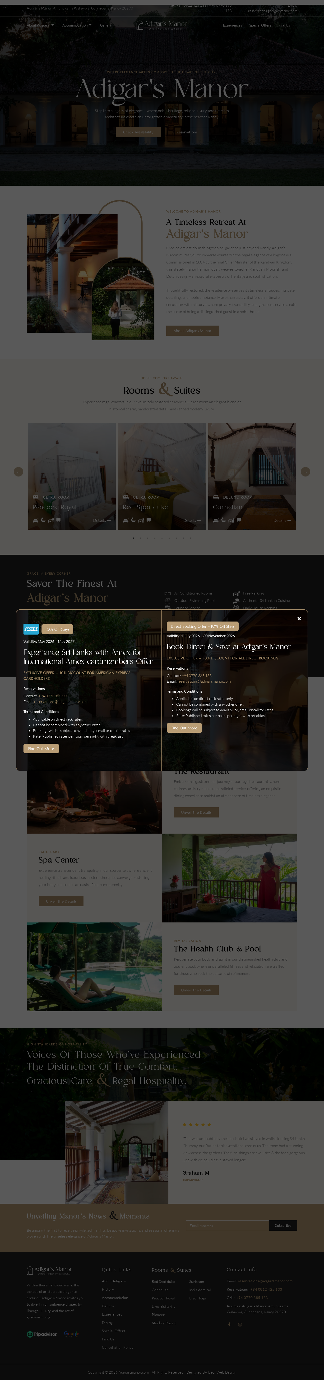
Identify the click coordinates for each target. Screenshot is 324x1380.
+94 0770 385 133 (53, 696)
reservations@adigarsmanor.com (61, 701)
